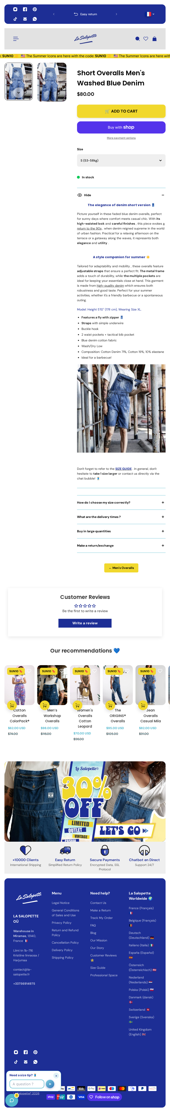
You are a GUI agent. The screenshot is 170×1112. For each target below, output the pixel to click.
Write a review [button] (85, 623)
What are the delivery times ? (99, 517)
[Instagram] (15, 9)
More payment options (121, 138)
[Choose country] (150, 14)
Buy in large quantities (94, 531)
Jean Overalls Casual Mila (150, 715)
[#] (85, 801)
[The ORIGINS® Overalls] (118, 685)
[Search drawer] (137, 39)
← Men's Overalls (121, 568)
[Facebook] (25, 9)
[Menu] (16, 39)
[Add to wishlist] (29, 670)
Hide (87, 195)
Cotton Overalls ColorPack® (19, 715)
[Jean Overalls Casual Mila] (150, 685)
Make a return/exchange (95, 546)
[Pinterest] (35, 9)
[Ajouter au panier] (12, 705)
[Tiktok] (15, 19)
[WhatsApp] (35, 19)
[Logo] (85, 39)
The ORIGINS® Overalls (118, 715)
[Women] (85, 685)
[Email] (25, 19)
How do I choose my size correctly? (103, 502)
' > (62, 14)
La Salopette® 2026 (26, 1093)
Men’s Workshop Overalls (52, 715)
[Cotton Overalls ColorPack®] (19, 685)
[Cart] (154, 39)
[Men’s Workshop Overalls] (52, 685)
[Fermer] (70, 999)
